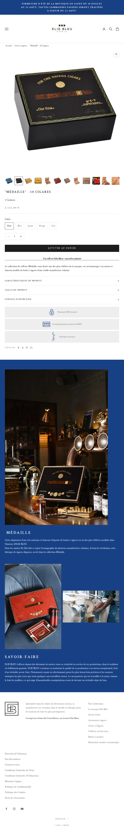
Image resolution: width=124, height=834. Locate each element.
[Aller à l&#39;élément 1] (9, 181)
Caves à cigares (20, 45)
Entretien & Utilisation (15, 753)
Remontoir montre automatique (103, 742)
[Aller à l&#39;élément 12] (115, 181)
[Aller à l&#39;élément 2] (19, 181)
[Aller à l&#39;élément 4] (38, 181)
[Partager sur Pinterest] (27, 347)
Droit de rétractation (15, 798)
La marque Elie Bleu (98, 709)
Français (60, 819)
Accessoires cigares (97, 720)
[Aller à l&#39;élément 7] (67, 181)
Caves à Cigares (95, 725)
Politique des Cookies (15, 792)
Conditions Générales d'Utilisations (22, 775)
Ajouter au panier (62, 248)
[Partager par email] (31, 347)
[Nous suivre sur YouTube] (22, 808)
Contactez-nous (12, 764)
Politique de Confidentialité (18, 786)
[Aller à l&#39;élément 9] (86, 181)
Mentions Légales (13, 781)
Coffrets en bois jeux (98, 731)
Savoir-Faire (94, 714)
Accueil (8, 45)
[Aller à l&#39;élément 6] (57, 181)
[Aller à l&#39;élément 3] (28, 181)
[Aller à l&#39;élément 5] (48, 181)
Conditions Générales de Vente (19, 770)
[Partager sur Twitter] (22, 347)
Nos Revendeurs (13, 759)
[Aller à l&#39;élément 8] (77, 181)
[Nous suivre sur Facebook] (6, 808)
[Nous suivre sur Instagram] (14, 808)
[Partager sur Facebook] (18, 347)
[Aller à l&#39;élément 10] (96, 181)
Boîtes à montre (96, 736)
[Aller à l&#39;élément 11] (106, 181)
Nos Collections (95, 703)
